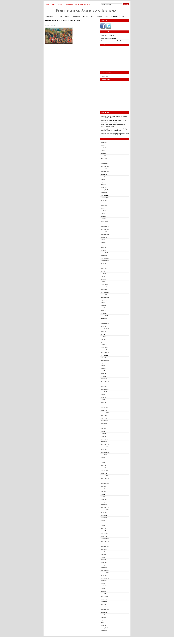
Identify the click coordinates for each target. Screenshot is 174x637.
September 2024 (105, 203)
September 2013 (105, 546)
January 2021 (104, 318)
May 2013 (103, 557)
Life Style (85, 16)
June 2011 (103, 617)
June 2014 (103, 523)
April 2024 (103, 216)
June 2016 (103, 460)
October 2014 (104, 512)
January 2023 (104, 255)
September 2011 (105, 609)
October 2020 (104, 326)
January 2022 (104, 287)
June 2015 (103, 491)
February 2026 (104, 158)
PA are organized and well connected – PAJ (111, 41)
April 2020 (103, 342)
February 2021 (104, 315)
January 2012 (104, 599)
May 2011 (103, 620)
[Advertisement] (114, 58)
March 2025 (103, 187)
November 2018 (105, 384)
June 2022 (103, 273)
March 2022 (103, 281)
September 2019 (105, 360)
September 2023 (105, 234)
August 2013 (104, 549)
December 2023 (105, 226)
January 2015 (104, 504)
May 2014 (103, 525)
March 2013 (103, 562)
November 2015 (105, 478)
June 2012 (103, 586)
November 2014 (105, 510)
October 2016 (104, 449)
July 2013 (103, 552)
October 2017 (104, 418)
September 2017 (105, 420)
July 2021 (103, 302)
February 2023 (104, 253)
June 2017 (103, 428)
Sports (106, 16)
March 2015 (103, 499)
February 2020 (104, 347)
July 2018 (103, 394)
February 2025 (104, 190)
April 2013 (103, 559)
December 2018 (105, 381)
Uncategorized (114, 16)
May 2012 (103, 588)
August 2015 (104, 486)
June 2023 (103, 242)
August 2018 (104, 392)
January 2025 (104, 192)
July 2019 (103, 365)
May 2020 (103, 339)
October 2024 (104, 200)
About (54, 4)
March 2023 (103, 250)
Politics (92, 16)
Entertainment (76, 16)
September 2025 (105, 171)
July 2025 (103, 176)
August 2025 (104, 174)
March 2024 (103, 218)
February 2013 (104, 565)
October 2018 (104, 386)
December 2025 (105, 163)
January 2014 (104, 536)
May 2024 (103, 213)
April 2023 (103, 247)
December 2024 (105, 195)
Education (67, 16)
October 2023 (104, 232)
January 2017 (104, 441)
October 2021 (104, 294)
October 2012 (104, 575)
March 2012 (103, 593)
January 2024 (104, 224)
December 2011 (104, 601)
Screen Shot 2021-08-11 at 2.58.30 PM (62, 20)
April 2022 (103, 279)
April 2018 (103, 402)
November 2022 (105, 260)
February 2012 (104, 596)
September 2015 (105, 483)
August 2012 (104, 580)
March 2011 (103, 625)
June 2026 (103, 148)
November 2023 (105, 229)
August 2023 (104, 237)
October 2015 (104, 481)
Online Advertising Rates (82, 4)
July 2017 (103, 426)
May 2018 (103, 399)
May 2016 (103, 462)
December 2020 (105, 321)
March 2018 (103, 405)
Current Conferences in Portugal (109, 38)
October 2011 (104, 607)
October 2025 (104, 169)
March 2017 (103, 436)
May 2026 (103, 150)
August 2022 (104, 268)
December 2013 (105, 538)
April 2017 (103, 433)
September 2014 (105, 515)
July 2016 (103, 457)
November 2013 (105, 541)
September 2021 (105, 297)
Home (47, 4)
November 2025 (105, 166)
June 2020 (103, 336)
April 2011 (103, 622)
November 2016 (105, 447)
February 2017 (104, 439)
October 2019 (104, 357)
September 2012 (105, 578)
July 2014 (103, 520)
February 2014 (104, 533)
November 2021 (105, 292)
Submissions (69, 4)
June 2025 (103, 179)
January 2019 (104, 378)
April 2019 (103, 373)
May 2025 (103, 182)
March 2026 (103, 155)
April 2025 (103, 184)
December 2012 (105, 570)
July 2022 (103, 271)
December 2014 (105, 507)
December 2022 (105, 258)
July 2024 (103, 208)
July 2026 (103, 145)
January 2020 (104, 350)
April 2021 (103, 310)
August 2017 (104, 423)
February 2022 (104, 284)
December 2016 (105, 444)
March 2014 (103, 531)
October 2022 (104, 263)
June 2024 (103, 211)
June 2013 (103, 554)
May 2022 (103, 276)
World (122, 16)
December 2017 (105, 413)
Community (59, 16)
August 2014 (104, 517)
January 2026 (104, 161)
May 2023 (103, 245)
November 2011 (104, 604)
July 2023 (103, 239)
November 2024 (105, 197)
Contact (60, 4)
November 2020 (105, 323)
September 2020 (105, 329)
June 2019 (103, 368)
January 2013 (104, 567)
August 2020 (104, 331)
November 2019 (105, 355)
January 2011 (104, 630)
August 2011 (104, 612)
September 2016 (105, 452)
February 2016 (104, 470)
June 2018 (103, 397)
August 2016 (104, 454)
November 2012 (105, 573)
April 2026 (103, 153)
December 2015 (105, 475)
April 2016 (103, 465)
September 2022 (105, 266)
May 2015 (103, 494)
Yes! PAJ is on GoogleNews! (107, 35)
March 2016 (103, 468)
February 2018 (104, 407)
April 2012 (103, 591)
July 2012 (103, 583)
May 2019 (103, 371)
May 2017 (103, 431)
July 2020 (103, 334)
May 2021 (103, 308)
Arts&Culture (49, 16)
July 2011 (103, 614)
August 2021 (104, 300)
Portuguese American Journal (87, 10)
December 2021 (105, 289)
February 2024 (104, 221)
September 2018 (105, 389)
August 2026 (104, 142)
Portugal (99, 16)
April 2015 (103, 496)
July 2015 (103, 489)
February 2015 (104, 502)
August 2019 (104, 363)
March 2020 (103, 344)
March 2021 (103, 313)
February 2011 (104, 628)
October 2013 (104, 544)
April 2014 (103, 528)
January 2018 (104, 410)
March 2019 (103, 376)
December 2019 (105, 352)
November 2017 (105, 415)
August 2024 (104, 205)
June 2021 (103, 305)
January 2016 (104, 473)
